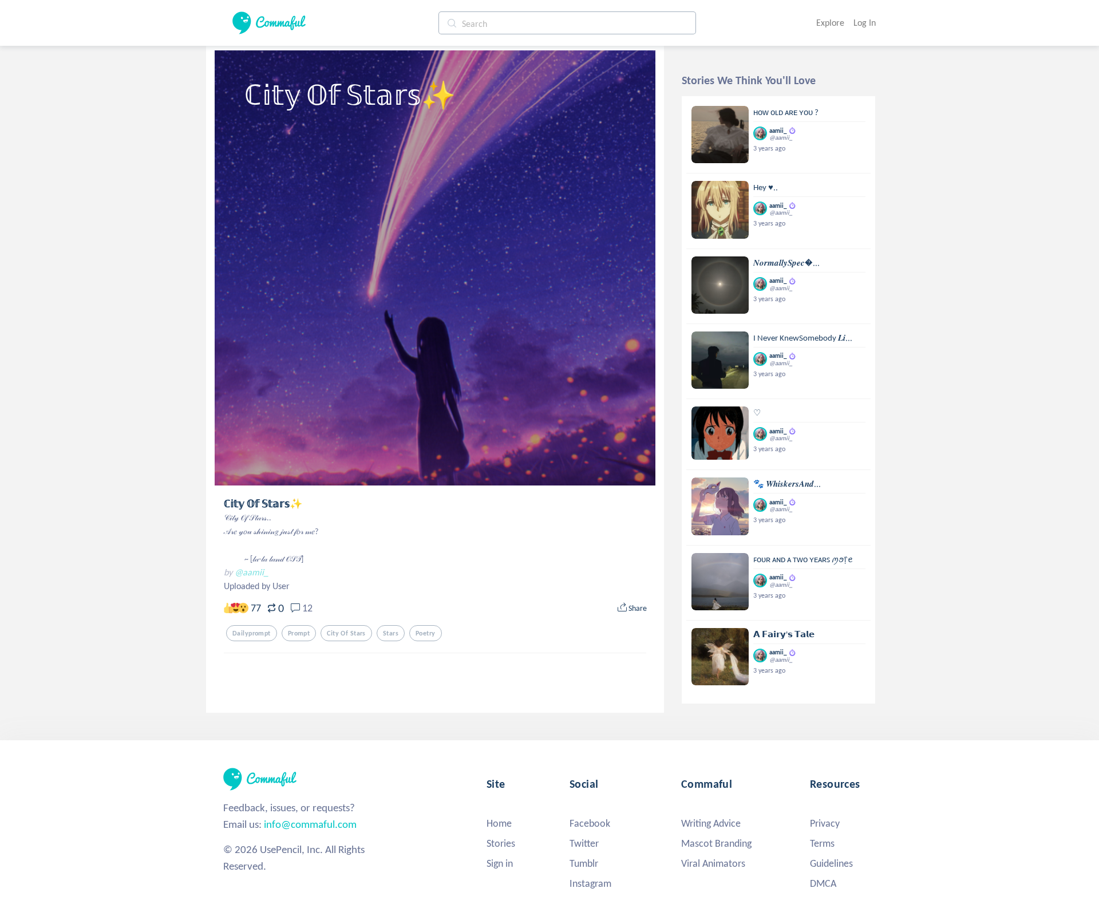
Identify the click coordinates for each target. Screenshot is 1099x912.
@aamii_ (251, 572)
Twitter (584, 843)
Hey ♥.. (765, 187)
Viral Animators (713, 863)
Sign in (500, 863)
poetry (426, 633)
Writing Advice (711, 823)
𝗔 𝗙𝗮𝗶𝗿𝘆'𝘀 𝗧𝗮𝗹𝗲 (784, 634)
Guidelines (831, 863)
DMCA (823, 883)
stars (390, 633)
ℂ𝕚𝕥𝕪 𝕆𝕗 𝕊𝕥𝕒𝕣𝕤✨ (263, 504)
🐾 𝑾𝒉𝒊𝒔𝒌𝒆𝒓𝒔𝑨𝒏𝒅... (787, 484)
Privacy (825, 823)
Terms (822, 843)
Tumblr (584, 863)
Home (499, 823)
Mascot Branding (716, 843)
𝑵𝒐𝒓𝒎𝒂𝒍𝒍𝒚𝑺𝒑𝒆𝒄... (786, 263)
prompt (299, 633)
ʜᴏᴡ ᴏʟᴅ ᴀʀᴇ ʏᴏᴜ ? (786, 112)
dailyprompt (251, 633)
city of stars (346, 633)
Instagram (590, 883)
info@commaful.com (310, 824)
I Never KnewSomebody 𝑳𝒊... (802, 338)
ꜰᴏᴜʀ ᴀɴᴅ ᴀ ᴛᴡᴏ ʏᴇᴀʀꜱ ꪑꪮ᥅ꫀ (803, 559)
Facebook (590, 823)
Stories (501, 843)
